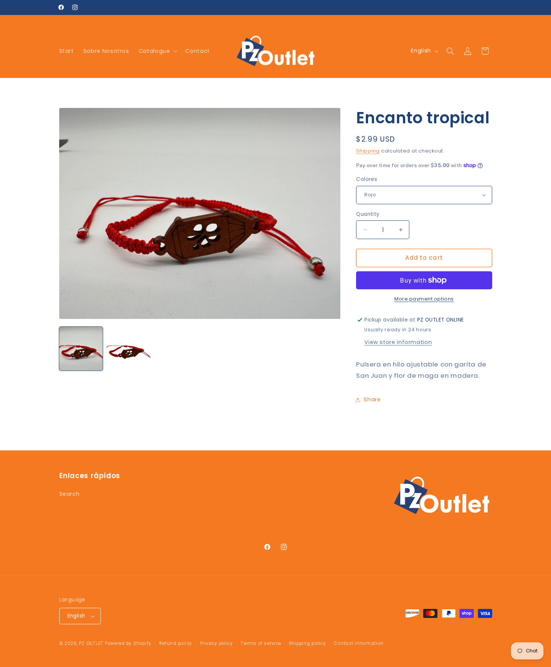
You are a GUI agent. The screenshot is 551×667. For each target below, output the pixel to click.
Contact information (358, 643)
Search (69, 494)
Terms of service (261, 643)
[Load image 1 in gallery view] (81, 348)
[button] (157, 51)
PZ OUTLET (91, 643)
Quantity (367, 214)
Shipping (368, 151)
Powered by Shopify (128, 643)
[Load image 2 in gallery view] (128, 348)
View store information (398, 342)
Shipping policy (307, 643)
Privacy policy (216, 643)
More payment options (424, 299)
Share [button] (372, 399)
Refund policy (176, 643)
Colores (366, 179)
